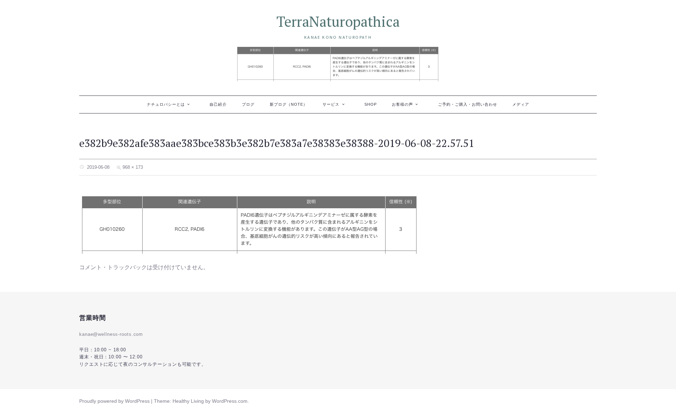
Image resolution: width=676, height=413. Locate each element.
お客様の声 (402, 104)
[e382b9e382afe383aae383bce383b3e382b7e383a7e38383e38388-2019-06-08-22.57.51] (249, 223)
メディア (520, 104)
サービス (331, 104)
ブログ (248, 104)
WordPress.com (230, 401)
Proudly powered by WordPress (114, 401)
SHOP (370, 104)
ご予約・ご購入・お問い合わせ (467, 104)
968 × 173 (133, 167)
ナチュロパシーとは (166, 104)
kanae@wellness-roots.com (111, 334)
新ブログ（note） (289, 104)
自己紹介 (217, 104)
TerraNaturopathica (338, 21)
